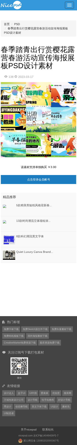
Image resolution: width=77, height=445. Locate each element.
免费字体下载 (11, 329)
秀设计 (7, 406)
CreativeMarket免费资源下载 (20, 342)
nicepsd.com (25, 435)
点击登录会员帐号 (38, 179)
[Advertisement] (26, 289)
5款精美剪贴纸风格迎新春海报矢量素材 (41, 205)
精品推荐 (9, 197)
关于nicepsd (29, 429)
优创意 (56, 393)
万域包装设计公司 (14, 399)
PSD (17, 24)
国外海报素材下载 (37, 336)
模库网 (67, 393)
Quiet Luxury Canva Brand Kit (35, 251)
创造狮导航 (21, 406)
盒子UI (21, 393)
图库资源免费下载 (50, 342)
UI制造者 (9, 413)
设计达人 (9, 393)
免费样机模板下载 (14, 336)
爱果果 (44, 393)
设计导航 (33, 399)
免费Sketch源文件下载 (35, 329)
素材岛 (66, 406)
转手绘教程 (48, 399)
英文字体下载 (39, 406)
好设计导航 (64, 399)
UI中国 (33, 393)
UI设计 (54, 406)
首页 (7, 24)
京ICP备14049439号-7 (46, 435)
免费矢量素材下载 (61, 329)
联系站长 (48, 429)
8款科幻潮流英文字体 (30, 236)
